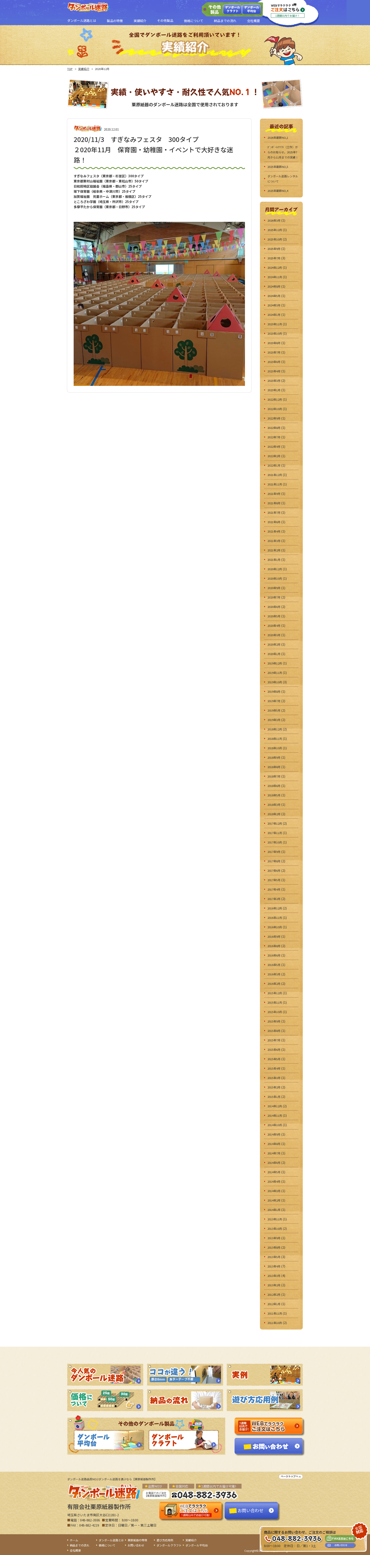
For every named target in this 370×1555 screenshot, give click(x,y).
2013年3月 (273, 1276)
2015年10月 (274, 1012)
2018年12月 (274, 729)
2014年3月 (273, 1191)
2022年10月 (274, 409)
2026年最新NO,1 (277, 138)
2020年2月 (273, 644)
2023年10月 (274, 333)
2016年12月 (274, 908)
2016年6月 (273, 955)
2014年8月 (273, 1144)
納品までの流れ (79, 1545)
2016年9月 (273, 936)
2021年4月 (273, 531)
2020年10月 (274, 578)
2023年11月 (274, 324)
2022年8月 (273, 428)
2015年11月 (274, 1002)
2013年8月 (273, 1247)
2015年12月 (274, 993)
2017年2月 (273, 899)
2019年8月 (273, 691)
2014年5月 (273, 1172)
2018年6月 (273, 786)
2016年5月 (273, 965)
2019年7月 (273, 701)
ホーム (74, 1540)
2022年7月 (273, 437)
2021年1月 (273, 560)
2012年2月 (273, 1294)
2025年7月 (273, 258)
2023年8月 (273, 343)
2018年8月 (273, 767)
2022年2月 (273, 456)
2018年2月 (273, 814)
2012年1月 (273, 1304)
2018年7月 (273, 776)
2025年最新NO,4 (277, 191)
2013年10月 (274, 1229)
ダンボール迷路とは (111, 1540)
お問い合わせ (136, 1545)
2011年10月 (274, 1323)
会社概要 (75, 1550)
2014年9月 (273, 1134)
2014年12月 (274, 1106)
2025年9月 (273, 249)
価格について (107, 1545)
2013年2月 (273, 1285)
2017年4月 (273, 889)
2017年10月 (274, 842)
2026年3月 (273, 220)
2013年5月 (273, 1257)
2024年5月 (273, 296)
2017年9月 (273, 852)
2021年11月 (274, 484)
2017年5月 (273, 880)
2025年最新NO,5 (277, 167)
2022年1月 (273, 465)
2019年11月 (274, 673)
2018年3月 (273, 805)
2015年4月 (273, 1068)
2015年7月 (273, 1040)
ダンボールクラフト (232, 9)
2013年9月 (273, 1238)
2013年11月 (274, 1219)
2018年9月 (273, 757)
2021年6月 (273, 522)
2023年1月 (273, 390)
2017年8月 (273, 861)
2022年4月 (273, 447)
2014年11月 (274, 1115)
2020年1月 (273, 654)
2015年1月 (273, 1097)
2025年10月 (274, 239)
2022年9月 (273, 418)
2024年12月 (274, 268)
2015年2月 (273, 1087)
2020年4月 (273, 626)
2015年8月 (273, 1031)
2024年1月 (273, 315)
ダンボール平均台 (251, 9)
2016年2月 (273, 984)
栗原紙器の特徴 (137, 1540)
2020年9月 (273, 588)
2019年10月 (274, 682)
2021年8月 (273, 503)
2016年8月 (273, 946)
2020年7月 (273, 597)
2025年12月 (274, 230)
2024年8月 (273, 286)
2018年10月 (274, 748)
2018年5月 (273, 795)
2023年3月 (273, 381)
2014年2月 (273, 1200)
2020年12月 (274, 569)
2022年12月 (274, 399)
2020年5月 (273, 616)
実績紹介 (83, 69)
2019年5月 (273, 710)
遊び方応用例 (165, 1540)
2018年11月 (274, 739)
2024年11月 (274, 277)
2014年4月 (273, 1181)
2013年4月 (273, 1266)
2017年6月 (273, 871)
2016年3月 (273, 974)
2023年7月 (273, 352)
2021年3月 (273, 541)
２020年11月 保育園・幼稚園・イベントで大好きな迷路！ (153, 149)
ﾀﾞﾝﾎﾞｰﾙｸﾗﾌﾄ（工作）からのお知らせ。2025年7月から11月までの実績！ (282, 152)
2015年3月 (273, 1078)
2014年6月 (273, 1163)
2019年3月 (273, 720)
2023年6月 (273, 362)
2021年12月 (274, 475)
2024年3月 (273, 305)
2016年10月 (274, 927)
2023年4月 (273, 371)
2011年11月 (274, 1313)
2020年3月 (273, 635)
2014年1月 (273, 1210)
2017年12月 (274, 823)
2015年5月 (273, 1059)
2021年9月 (273, 494)
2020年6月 (273, 607)
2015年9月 (273, 1021)
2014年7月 (273, 1153)
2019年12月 (274, 663)
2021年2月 (273, 550)
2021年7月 (273, 512)
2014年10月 (274, 1125)
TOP (70, 69)
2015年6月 (273, 1050)
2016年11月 (274, 918)
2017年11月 (274, 833)
